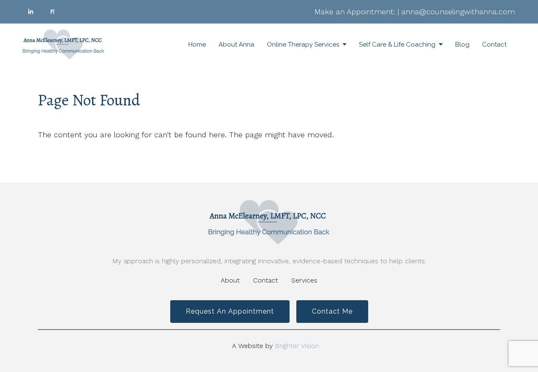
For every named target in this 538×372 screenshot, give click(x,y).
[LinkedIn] (30, 11)
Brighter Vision (297, 346)
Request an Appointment (230, 311)
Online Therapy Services (303, 44)
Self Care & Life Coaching (397, 44)
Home (197, 44)
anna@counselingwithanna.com (458, 11)
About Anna (236, 44)
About (230, 280)
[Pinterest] (52, 11)
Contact (494, 44)
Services (304, 280)
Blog (462, 44)
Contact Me (332, 311)
